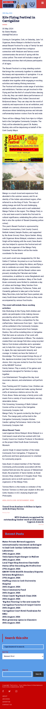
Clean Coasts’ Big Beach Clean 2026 (19, 596)
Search (5, 670)
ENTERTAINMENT (23, 500)
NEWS (32, 500)
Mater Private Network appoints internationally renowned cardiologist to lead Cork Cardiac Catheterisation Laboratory (22, 546)
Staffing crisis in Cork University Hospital (19, 582)
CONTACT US (7, 704)
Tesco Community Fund (14, 590)
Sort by (5, 652)
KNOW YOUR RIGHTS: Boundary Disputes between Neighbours (22, 573)
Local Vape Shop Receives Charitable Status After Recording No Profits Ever (21, 564)
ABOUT (4, 696)
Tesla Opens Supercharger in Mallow (20, 557)
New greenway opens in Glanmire (19, 620)
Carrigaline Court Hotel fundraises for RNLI (21, 612)
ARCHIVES (6, 699)
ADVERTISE (6, 702)
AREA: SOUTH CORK (9, 500)
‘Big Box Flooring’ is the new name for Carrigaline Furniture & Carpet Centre (21, 603)
